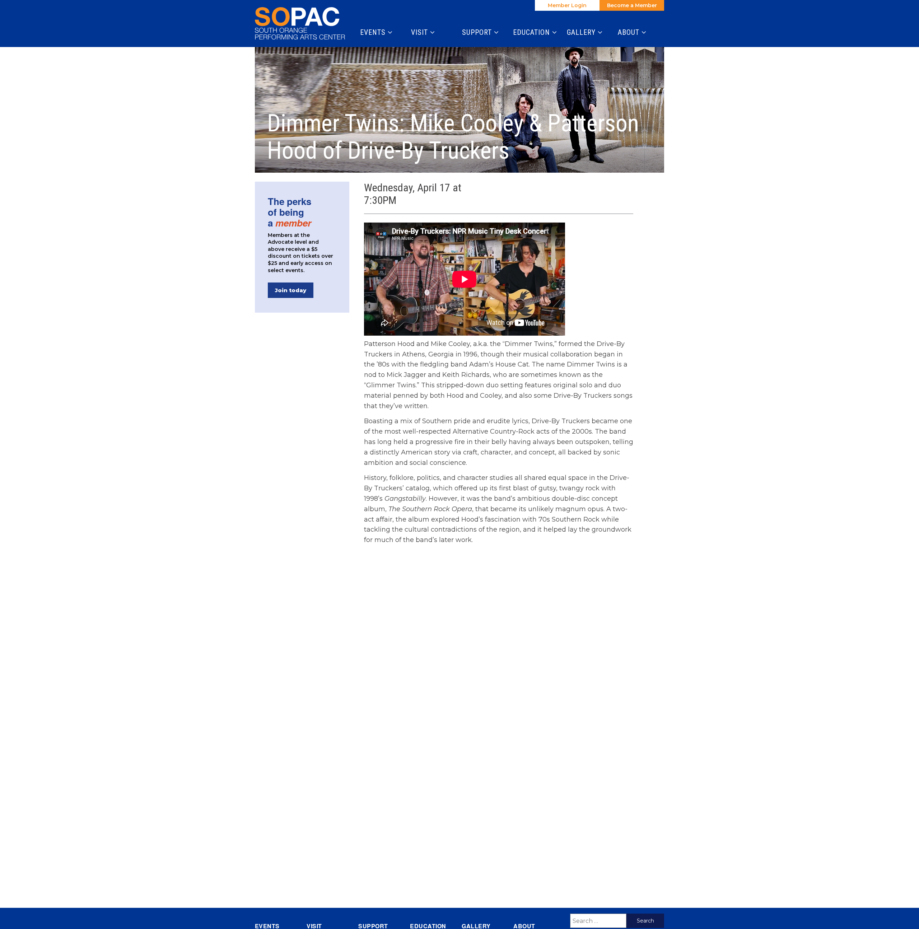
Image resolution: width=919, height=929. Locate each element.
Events (374, 32)
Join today (290, 290)
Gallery (582, 32)
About (630, 32)
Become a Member (632, 5)
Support (478, 32)
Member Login (567, 5)
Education (532, 32)
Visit (420, 32)
